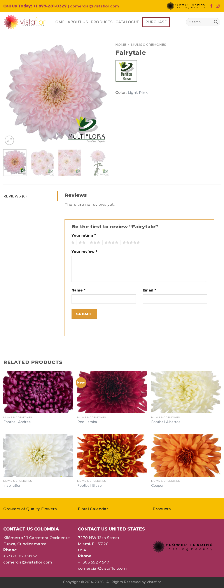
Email (149, 290)
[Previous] (11, 93)
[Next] (101, 93)
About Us (78, 22)
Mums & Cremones (148, 45)
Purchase (156, 22)
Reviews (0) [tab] (15, 196)
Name (79, 290)
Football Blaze (89, 485)
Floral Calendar (93, 508)
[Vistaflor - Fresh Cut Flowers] (24, 22)
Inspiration (12, 485)
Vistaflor (154, 582)
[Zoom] (9, 140)
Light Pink (138, 92)
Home (58, 22)
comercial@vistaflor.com (27, 562)
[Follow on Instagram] (217, 6)
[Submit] (216, 22)
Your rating (84, 235)
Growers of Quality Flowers (30, 508)
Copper (157, 485)
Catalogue (127, 22)
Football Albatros (165, 422)
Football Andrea (17, 422)
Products (102, 22)
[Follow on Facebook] (211, 6)
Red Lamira (87, 422)
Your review (84, 252)
